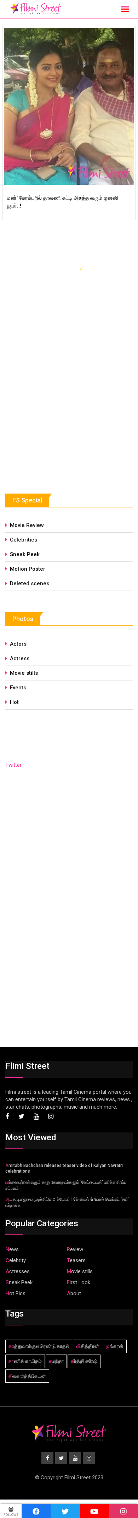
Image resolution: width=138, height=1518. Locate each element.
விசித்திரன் (87, 1346)
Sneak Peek (25, 554)
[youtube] (94, 1511)
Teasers (76, 1260)
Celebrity (16, 1260)
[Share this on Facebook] (36, 1511)
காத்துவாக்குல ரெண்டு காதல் (38, 1346)
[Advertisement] (58, 418)
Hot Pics (15, 1293)
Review (75, 1249)
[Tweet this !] (65, 1511)
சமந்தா (56, 1361)
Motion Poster (27, 569)
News (12, 1249)
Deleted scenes (29, 583)
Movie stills (24, 673)
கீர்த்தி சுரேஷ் (84, 1361)
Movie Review (27, 525)
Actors (18, 644)
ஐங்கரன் (114, 1346)
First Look (78, 1282)
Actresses (18, 1271)
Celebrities (23, 540)
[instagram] (123, 1511)
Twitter (13, 765)
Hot (14, 702)
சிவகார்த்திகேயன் (27, 1376)
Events (18, 687)
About (74, 1293)
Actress (19, 658)
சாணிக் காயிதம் (25, 1361)
